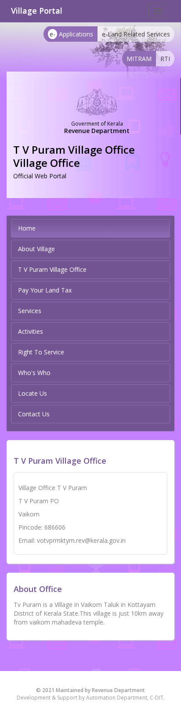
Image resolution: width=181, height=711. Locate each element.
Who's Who (34, 372)
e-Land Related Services (136, 34)
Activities (30, 331)
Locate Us (32, 393)
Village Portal (36, 10)
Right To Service (41, 352)
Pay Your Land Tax (45, 290)
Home (27, 228)
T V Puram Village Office (52, 269)
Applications (71, 34)
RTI (165, 58)
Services (29, 311)
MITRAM (139, 58)
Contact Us (34, 414)
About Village (36, 249)
